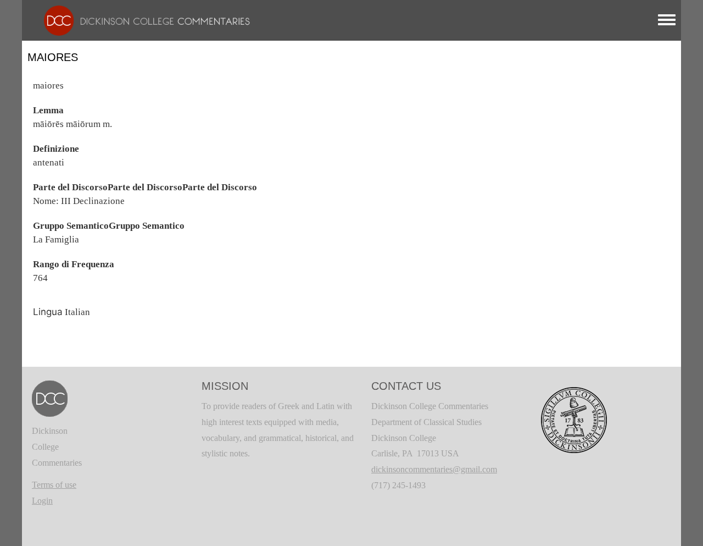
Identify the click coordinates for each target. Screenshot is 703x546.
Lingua (48, 311)
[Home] (141, 19)
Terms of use (54, 484)
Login (42, 500)
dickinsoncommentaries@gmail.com (434, 469)
